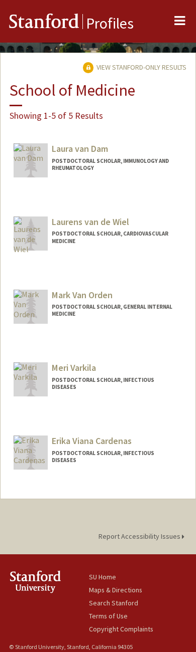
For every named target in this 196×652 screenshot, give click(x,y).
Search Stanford (113, 602)
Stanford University (49, 581)
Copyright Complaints (121, 628)
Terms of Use (108, 615)
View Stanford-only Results (140, 67)
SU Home (102, 576)
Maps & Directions (115, 589)
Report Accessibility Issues (140, 536)
